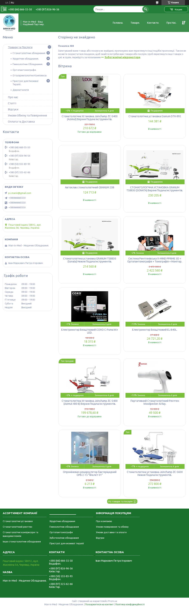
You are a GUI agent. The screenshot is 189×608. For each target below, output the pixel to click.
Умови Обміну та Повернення (27, 115)
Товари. (135, 22)
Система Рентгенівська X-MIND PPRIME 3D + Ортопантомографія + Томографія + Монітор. (154, 260)
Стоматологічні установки (18, 521)
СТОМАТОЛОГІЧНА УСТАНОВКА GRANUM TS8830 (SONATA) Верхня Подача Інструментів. (154, 189)
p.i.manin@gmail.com (19, 193)
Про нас (13, 97)
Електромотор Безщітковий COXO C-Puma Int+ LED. (89, 331)
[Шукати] (145, 9)
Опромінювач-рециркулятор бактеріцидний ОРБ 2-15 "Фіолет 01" (89, 473)
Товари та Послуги (20, 47)
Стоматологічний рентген (17, 526)
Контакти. (153, 22)
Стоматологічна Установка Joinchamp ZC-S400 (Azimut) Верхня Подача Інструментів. (90, 118)
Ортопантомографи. (24, 70)
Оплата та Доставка (21, 121)
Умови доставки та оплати (111, 532)
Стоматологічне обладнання (29, 53)
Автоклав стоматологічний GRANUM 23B (89, 187)
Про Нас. (171, 22)
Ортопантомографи (61, 532)
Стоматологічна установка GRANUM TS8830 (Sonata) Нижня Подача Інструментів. (89, 260)
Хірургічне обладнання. (26, 58)
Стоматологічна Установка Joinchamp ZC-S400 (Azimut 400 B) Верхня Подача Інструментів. (90, 402)
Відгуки (13, 109)
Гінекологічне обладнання (64, 526)
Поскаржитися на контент (99, 604)
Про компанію (104, 521)
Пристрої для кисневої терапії (66, 543)
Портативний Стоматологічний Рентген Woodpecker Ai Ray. (154, 402)
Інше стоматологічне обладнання (22, 541)
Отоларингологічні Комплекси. (30, 75)
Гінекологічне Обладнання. (28, 64)
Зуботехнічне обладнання (64, 537)
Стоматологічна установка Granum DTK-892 (154, 116)
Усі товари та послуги (120, 501)
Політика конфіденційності (130, 604)
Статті (12, 103)
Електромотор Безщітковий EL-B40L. (154, 329)
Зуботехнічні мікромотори (122, 57)
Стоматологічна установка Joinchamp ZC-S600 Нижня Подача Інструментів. (155, 473)
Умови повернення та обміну (112, 526)
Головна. (118, 22)
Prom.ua (112, 601)
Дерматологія (21, 90)
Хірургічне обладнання (62, 521)
